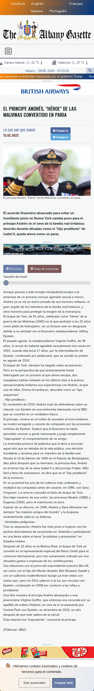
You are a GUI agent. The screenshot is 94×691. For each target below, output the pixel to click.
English (37, 3)
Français (76, 3)
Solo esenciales (34, 683)
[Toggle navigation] (8, 51)
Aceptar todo (64, 683)
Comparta (62, 130)
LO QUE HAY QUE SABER (19, 130)
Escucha (15, 269)
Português (58, 11)
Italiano (37, 11)
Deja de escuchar (46, 269)
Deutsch (18, 3)
